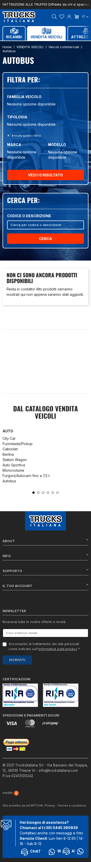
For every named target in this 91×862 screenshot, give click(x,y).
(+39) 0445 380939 (60, 828)
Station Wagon (15, 459)
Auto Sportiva (14, 465)
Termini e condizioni (72, 805)
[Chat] (66, 851)
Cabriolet (10, 449)
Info (7, 556)
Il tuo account (17, 586)
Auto (8, 431)
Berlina (8, 454)
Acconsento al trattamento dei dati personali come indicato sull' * (44, 646)
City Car (9, 438)
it (84, 16)
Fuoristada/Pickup (18, 444)
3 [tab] (43, 492)
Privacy (49, 805)
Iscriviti (17, 660)
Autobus (9, 481)
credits (8, 793)
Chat (35, 851)
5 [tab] (52, 492)
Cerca (45, 238)
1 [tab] (33, 492)
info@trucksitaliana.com (58, 770)
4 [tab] (48, 492)
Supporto (12, 571)
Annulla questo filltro (26, 135)
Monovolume (13, 470)
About (9, 541)
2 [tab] (38, 492)
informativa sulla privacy (57, 649)
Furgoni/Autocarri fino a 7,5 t (26, 475)
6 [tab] (57, 492)
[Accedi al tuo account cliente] (69, 16)
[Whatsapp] (80, 851)
